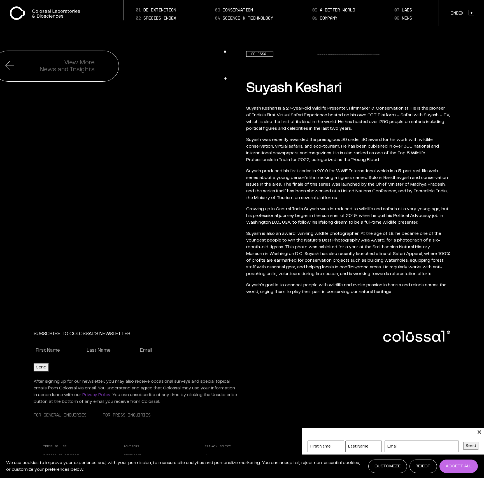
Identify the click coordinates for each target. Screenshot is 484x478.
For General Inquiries (60, 415)
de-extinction (156, 10)
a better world (333, 10)
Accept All (459, 466)
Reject (423, 466)
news (403, 18)
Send (41, 367)
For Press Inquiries (127, 415)
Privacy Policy (96, 395)
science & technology (244, 18)
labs (403, 10)
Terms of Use (55, 446)
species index (156, 18)
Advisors (131, 446)
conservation (234, 10)
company (325, 18)
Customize (387, 466)
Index (462, 12)
